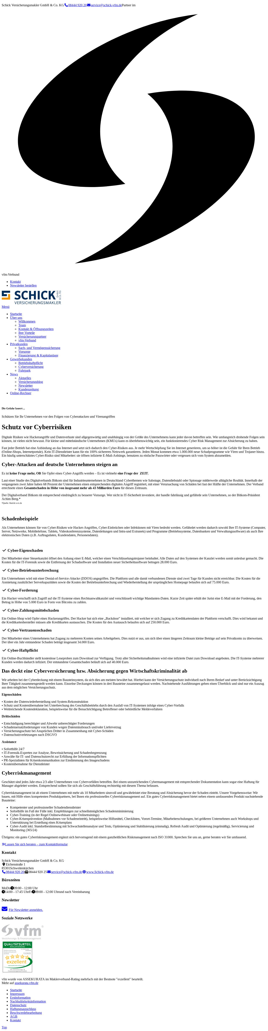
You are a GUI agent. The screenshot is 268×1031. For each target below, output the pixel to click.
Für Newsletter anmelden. (26, 910)
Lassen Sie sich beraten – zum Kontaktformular (36, 844)
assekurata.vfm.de (26, 983)
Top (4, 1027)
